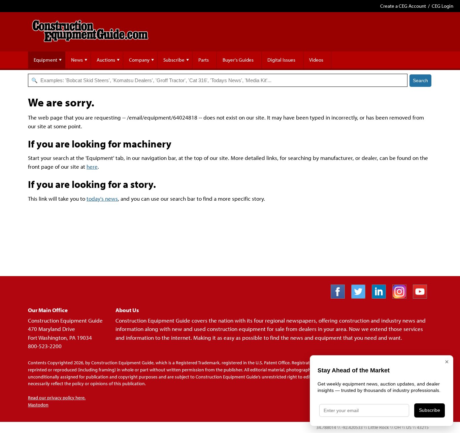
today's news (102, 198)
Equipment (45, 60)
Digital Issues (281, 60)
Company (139, 60)
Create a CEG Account (403, 6)
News (77, 60)
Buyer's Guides (238, 60)
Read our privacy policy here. (57, 398)
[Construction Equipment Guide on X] (360, 296)
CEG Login (442, 6)
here (92, 166)
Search (420, 80)
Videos (316, 60)
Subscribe (174, 60)
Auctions (106, 60)
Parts (203, 60)
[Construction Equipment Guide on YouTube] (422, 296)
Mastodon (38, 405)
